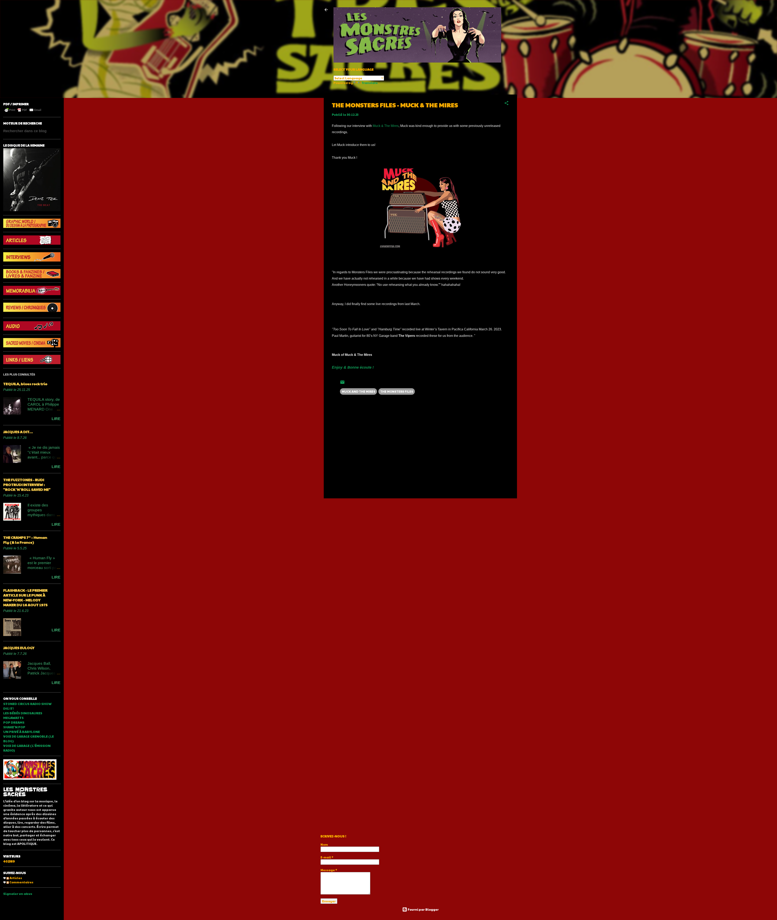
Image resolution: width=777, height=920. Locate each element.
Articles (15, 878)
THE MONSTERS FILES (396, 391)
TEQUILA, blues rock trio (25, 383)
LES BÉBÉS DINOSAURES (22, 713)
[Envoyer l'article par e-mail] (342, 383)
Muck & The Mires (386, 126)
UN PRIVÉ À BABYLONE (21, 731)
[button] (506, 104)
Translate (370, 83)
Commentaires (21, 882)
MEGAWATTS (13, 717)
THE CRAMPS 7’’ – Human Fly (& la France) (25, 540)
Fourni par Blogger (423, 909)
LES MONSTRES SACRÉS (25, 792)
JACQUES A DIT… (18, 431)
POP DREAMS (13, 722)
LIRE (56, 419)
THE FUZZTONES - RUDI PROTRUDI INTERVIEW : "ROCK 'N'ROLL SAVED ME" (26, 484)
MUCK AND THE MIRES (358, 391)
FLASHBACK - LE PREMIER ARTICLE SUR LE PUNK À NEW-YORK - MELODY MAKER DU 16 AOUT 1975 (25, 597)
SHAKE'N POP (14, 727)
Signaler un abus (17, 893)
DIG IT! (8, 708)
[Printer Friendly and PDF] (22, 112)
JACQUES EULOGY (18, 647)
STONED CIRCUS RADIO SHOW (27, 703)
